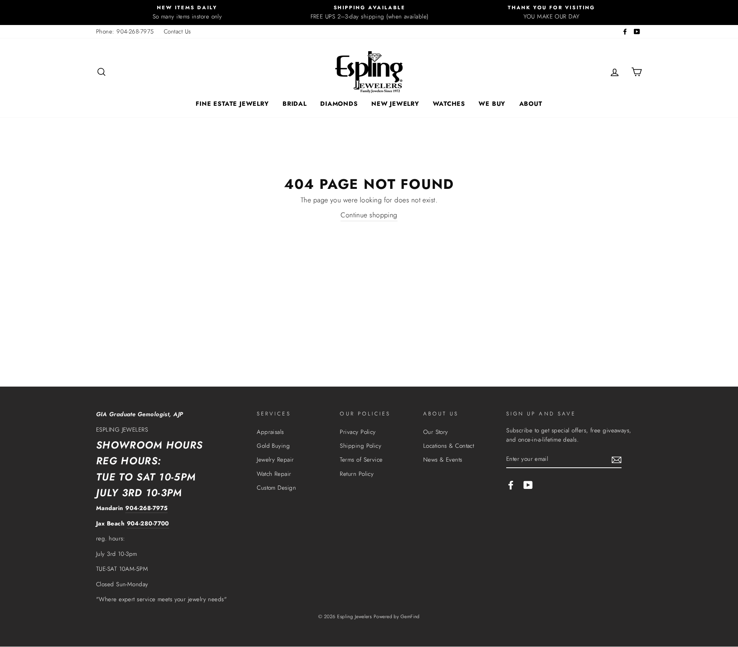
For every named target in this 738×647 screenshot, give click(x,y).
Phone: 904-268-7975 (125, 31)
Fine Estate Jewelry (232, 103)
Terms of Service (361, 459)
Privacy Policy (358, 432)
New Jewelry (395, 103)
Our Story (435, 432)
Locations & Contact (448, 446)
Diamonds (338, 103)
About (530, 103)
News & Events (442, 459)
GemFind (410, 616)
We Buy (492, 103)
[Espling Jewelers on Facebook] (510, 484)
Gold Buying (273, 446)
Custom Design (276, 488)
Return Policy (357, 474)
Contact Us (177, 31)
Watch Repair (274, 474)
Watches (449, 103)
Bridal (295, 103)
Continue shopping (369, 215)
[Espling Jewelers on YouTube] (528, 484)
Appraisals (270, 432)
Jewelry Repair (275, 459)
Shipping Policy (360, 446)
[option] (187, 12)
